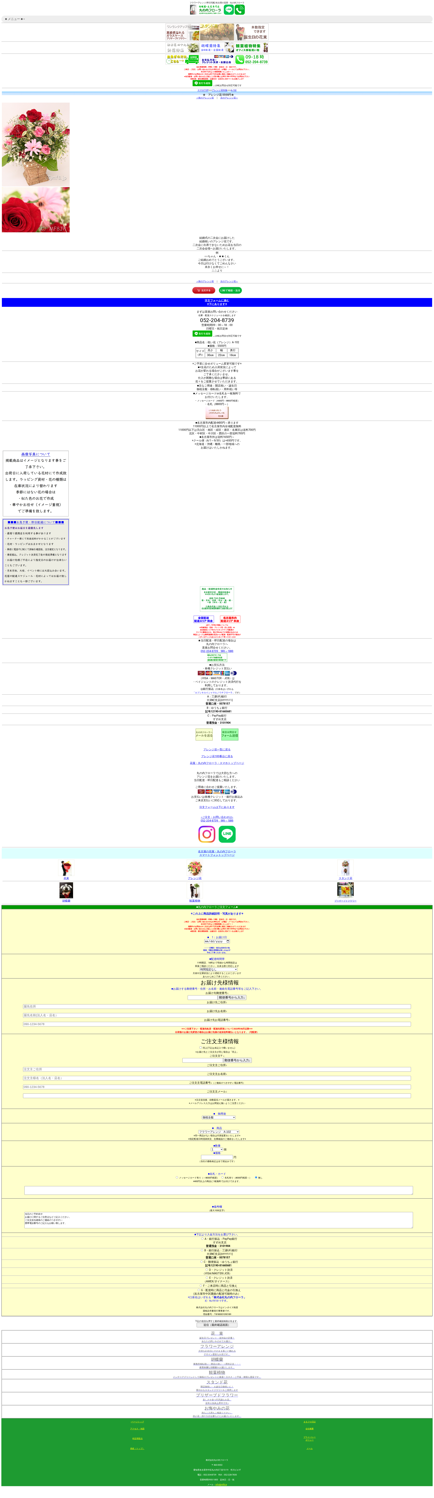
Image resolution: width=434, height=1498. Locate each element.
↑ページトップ (137, 1422)
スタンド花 (345, 878)
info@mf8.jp (221, 1484)
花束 (66, 878)
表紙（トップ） (137, 1448)
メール (310, 1448)
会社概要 (309, 1429)
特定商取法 (137, 1438)
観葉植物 (194, 900)
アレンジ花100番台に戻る (217, 756)
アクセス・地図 (137, 1429)
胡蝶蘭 (66, 900)
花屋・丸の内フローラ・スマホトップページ (217, 763)
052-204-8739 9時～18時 (217, 651)
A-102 (233, 90)
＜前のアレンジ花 (205, 98)
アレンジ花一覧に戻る (217, 749)
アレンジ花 (195, 878)
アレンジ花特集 (219, 90)
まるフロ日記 (309, 1422)
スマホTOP (203, 90)
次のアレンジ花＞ (229, 98)
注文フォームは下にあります (217, 807)
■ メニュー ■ (15, 20)
